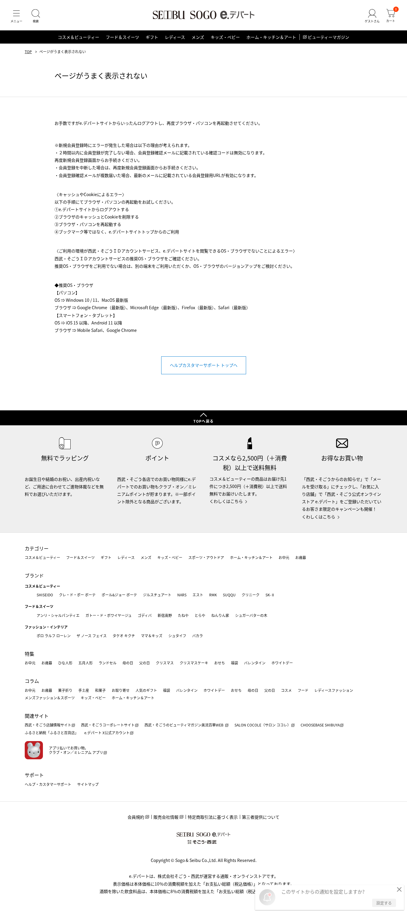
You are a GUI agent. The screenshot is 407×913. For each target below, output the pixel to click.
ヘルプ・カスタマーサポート (48, 784)
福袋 (234, 662)
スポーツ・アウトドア (206, 557)
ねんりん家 (220, 615)
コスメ (286, 690)
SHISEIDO (45, 594)
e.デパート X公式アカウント (107, 732)
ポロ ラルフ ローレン (54, 635)
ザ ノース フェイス (92, 635)
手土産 (83, 690)
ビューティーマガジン (328, 37)
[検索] (36, 16)
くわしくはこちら (226, 501)
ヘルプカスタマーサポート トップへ (203, 365)
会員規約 (136, 817)
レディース (175, 37)
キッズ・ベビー (225, 37)
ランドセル (107, 662)
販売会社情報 (165, 817)
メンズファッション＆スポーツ (50, 697)
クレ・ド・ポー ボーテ (77, 594)
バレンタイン (254, 662)
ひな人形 (65, 662)
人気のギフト (146, 690)
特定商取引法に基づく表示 (213, 817)
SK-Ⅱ (270, 594)
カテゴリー (37, 548)
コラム (32, 680)
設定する (384, 903)
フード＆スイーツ (122, 37)
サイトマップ (88, 784)
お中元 (284, 557)
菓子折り (65, 690)
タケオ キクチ (124, 635)
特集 (29, 653)
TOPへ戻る (203, 421)
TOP (28, 52)
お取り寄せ (121, 690)
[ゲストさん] (372, 16)
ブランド (34, 575)
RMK (213, 594)
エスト (197, 594)
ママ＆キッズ (151, 635)
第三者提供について (260, 817)
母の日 (127, 662)
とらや (200, 615)
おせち (219, 662)
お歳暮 (300, 557)
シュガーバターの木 (251, 615)
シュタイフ (177, 635)
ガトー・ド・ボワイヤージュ (109, 615)
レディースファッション (333, 690)
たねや (183, 615)
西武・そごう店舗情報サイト (48, 724)
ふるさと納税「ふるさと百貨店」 (51, 732)
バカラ (197, 635)
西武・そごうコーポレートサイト (108, 724)
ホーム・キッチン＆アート (271, 37)
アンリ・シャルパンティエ (58, 615)
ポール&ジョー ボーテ (119, 594)
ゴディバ (145, 615)
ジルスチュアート (157, 594)
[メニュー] (16, 16)
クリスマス (165, 662)
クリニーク (251, 594)
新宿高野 (165, 615)
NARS (182, 594)
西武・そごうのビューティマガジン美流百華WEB (184, 724)
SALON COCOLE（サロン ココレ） (262, 724)
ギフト (152, 37)
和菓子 (100, 690)
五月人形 (85, 662)
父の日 (144, 662)
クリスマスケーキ (194, 662)
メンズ (198, 37)
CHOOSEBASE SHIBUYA (320, 724)
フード (303, 690)
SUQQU (229, 594)
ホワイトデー (282, 662)
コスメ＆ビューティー (78, 37)
